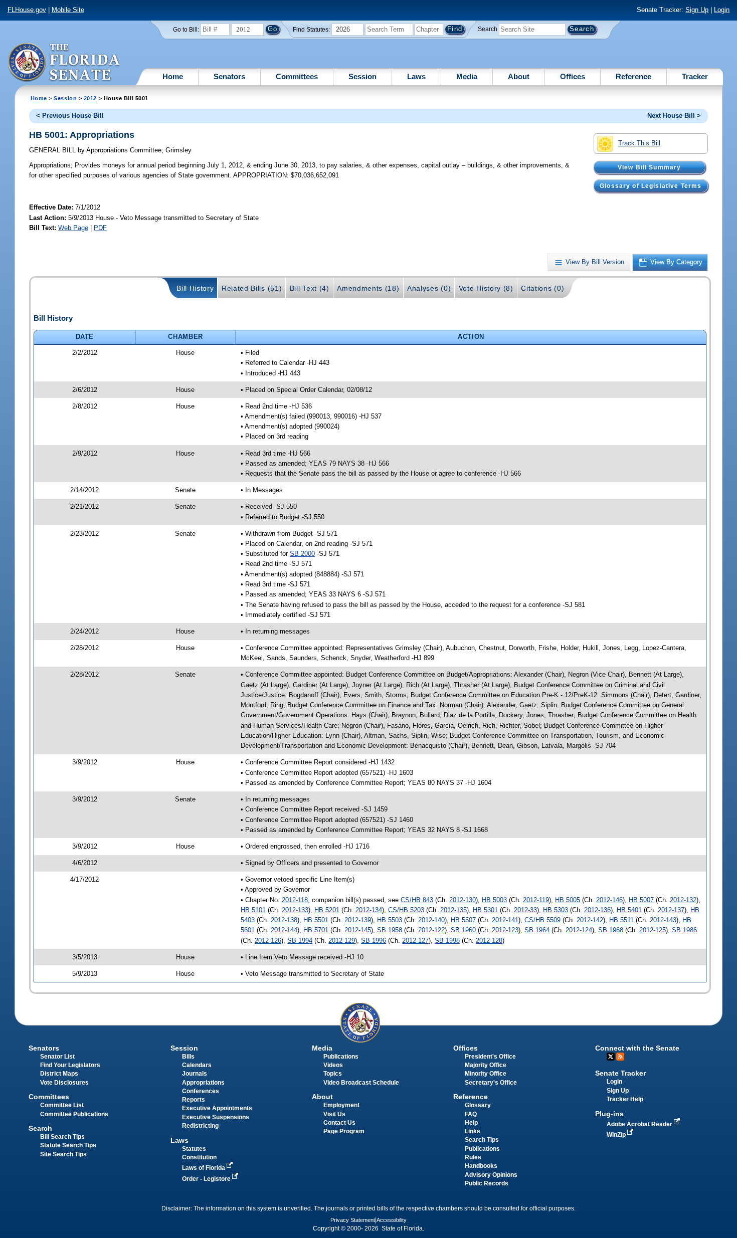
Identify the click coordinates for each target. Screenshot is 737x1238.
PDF (100, 228)
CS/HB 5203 (406, 910)
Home (172, 76)
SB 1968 (610, 930)
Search (487, 29)
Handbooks (481, 1166)
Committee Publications (74, 1114)
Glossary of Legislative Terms (650, 186)
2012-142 (590, 920)
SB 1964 (536, 930)
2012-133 (295, 910)
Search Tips (482, 1140)
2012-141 (505, 920)
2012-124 (579, 930)
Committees (297, 76)
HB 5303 (555, 910)
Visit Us (334, 1114)
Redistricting (200, 1126)
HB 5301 (485, 910)
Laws (416, 76)
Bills (188, 1057)
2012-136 (597, 910)
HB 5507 (463, 920)
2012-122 (431, 930)
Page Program (343, 1131)
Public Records (486, 1183)
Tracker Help (625, 1099)
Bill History (195, 288)
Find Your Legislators (70, 1065)
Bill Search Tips (62, 1137)
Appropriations (203, 1083)
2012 (90, 98)
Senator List (57, 1057)
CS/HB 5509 (542, 920)
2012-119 (536, 900)
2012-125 (652, 930)
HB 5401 (629, 910)
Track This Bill (639, 143)
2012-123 (505, 930)
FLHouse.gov (27, 10)
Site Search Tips (63, 1154)
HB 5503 (389, 920)
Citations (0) (542, 288)
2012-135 (453, 910)
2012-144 (284, 930)
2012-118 (295, 900)
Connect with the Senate (637, 1048)
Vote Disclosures (64, 1083)
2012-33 (525, 910)
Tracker (695, 76)
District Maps (59, 1074)
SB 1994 (299, 940)
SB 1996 (373, 940)
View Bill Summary (649, 167)
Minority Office (485, 1074)
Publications (340, 1057)
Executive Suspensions (215, 1117)
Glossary (478, 1105)
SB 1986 (684, 930)
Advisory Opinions (491, 1175)
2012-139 (357, 920)
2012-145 (357, 930)
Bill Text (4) (309, 288)
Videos (333, 1065)
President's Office (490, 1057)
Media (466, 76)
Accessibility (392, 1220)
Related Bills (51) (252, 288)
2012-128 (489, 940)
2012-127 (415, 940)
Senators (229, 76)
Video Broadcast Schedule (361, 1083)
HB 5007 (641, 900)
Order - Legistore (207, 1179)
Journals (194, 1074)
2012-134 (368, 910)
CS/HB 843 (417, 900)
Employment (341, 1105)
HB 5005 (567, 900)
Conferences (200, 1091)
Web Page (73, 228)
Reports (193, 1100)
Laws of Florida (204, 1168)
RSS (620, 1057)
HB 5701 (315, 930)
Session (362, 76)
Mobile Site (68, 10)
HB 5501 (315, 920)
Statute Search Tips (68, 1145)
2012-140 (431, 920)
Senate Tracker (620, 1073)
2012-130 (462, 900)
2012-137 (671, 910)
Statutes (194, 1149)
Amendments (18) (368, 288)
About (518, 76)
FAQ (471, 1114)
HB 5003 (494, 900)
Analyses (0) (429, 288)
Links (472, 1131)
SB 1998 (447, 940)
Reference (633, 76)
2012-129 (341, 940)
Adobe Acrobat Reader (640, 1124)
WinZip (617, 1135)
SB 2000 (302, 553)
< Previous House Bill (70, 115)
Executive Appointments (217, 1108)
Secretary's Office (491, 1083)
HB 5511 (621, 920)
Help (471, 1123)
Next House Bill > (674, 115)
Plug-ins (609, 1114)
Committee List (62, 1105)
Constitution (199, 1157)
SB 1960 (463, 930)
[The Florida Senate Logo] (64, 62)
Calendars (197, 1065)
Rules (473, 1157)
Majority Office (485, 1065)
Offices (572, 76)
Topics (332, 1074)
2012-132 (683, 900)
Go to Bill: (186, 30)
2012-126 (268, 940)
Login (721, 10)
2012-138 (284, 920)
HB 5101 (253, 910)
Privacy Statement (352, 1220)
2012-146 (609, 900)
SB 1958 (389, 930)
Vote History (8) (486, 288)
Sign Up (696, 10)
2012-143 (663, 920)
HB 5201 (326, 910)
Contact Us (339, 1123)
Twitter (611, 1057)
